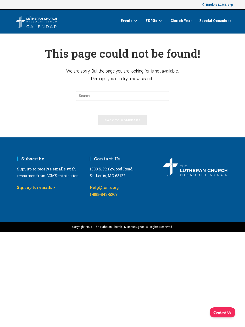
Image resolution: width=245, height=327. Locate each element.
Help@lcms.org (104, 187)
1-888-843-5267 (104, 194)
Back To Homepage (123, 120)
